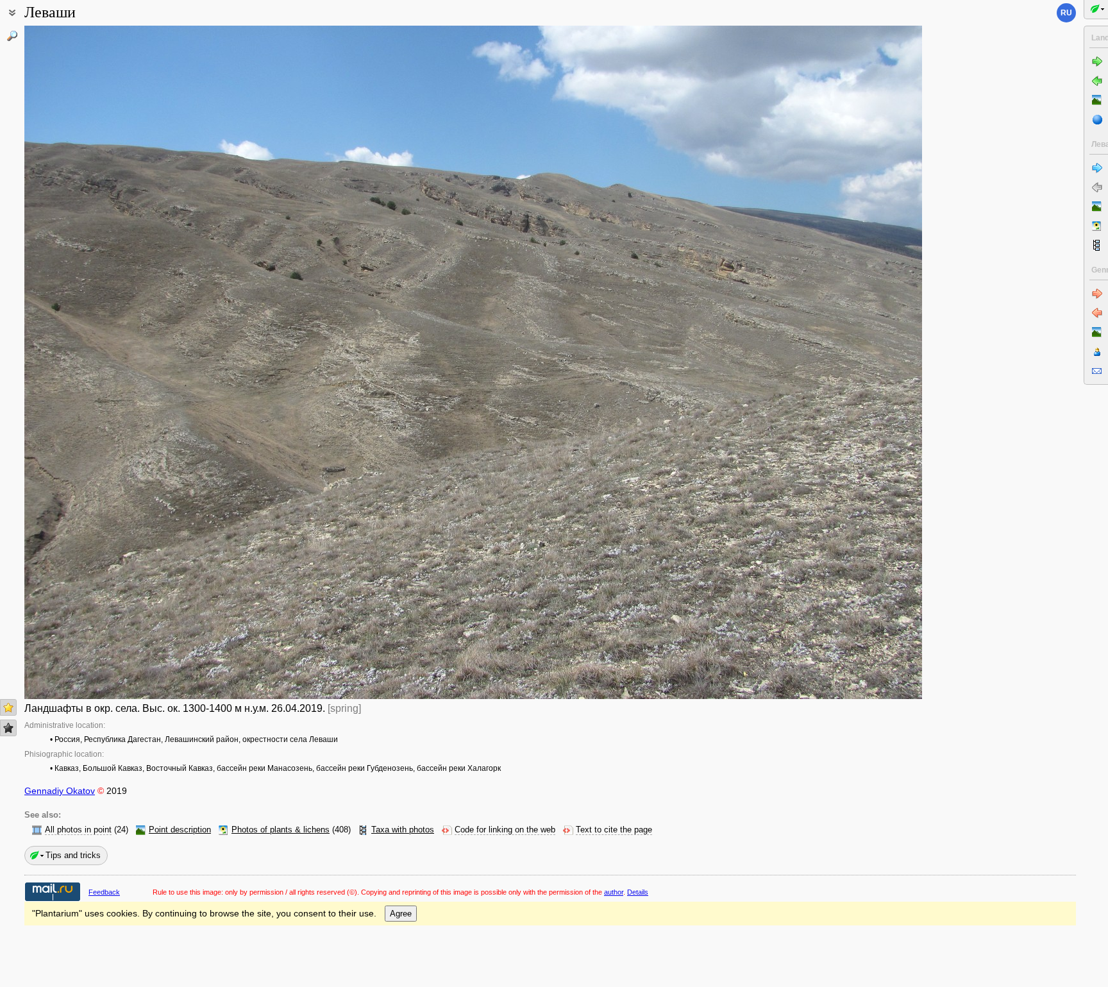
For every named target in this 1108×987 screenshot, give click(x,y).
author (613, 892)
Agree (401, 913)
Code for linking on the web (505, 829)
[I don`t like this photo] (8, 728)
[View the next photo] (829, 362)
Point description (180, 829)
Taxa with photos (402, 829)
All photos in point (78, 829)
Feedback (104, 892)
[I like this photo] (8, 707)
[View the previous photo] (117, 362)
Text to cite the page (614, 829)
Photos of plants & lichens (280, 829)
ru (1066, 12)
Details (637, 892)
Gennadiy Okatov (59, 791)
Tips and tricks (73, 855)
